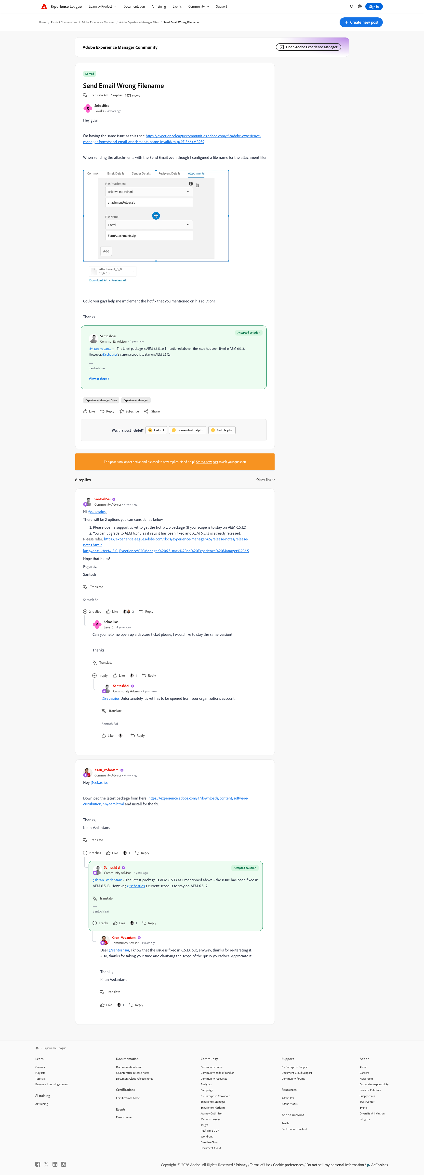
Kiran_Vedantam (106, 770)
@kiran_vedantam (101, 348)
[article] (174, 556)
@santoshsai (119, 950)
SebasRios (101, 105)
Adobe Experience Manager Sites (139, 22)
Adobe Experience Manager (98, 22)
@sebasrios (110, 354)
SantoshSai (108, 336)
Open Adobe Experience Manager (311, 47)
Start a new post (207, 462)
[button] (361, 22)
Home (42, 22)
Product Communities (64, 22)
